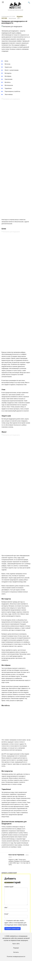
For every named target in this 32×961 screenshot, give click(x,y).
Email (6, 914)
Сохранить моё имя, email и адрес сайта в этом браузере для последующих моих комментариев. (15, 922)
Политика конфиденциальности (16, 956)
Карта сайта (16, 943)
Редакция (16, 948)
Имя (6, 907)
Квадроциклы (12, 18)
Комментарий (9, 887)
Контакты (16, 952)
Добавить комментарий (9, 873)
